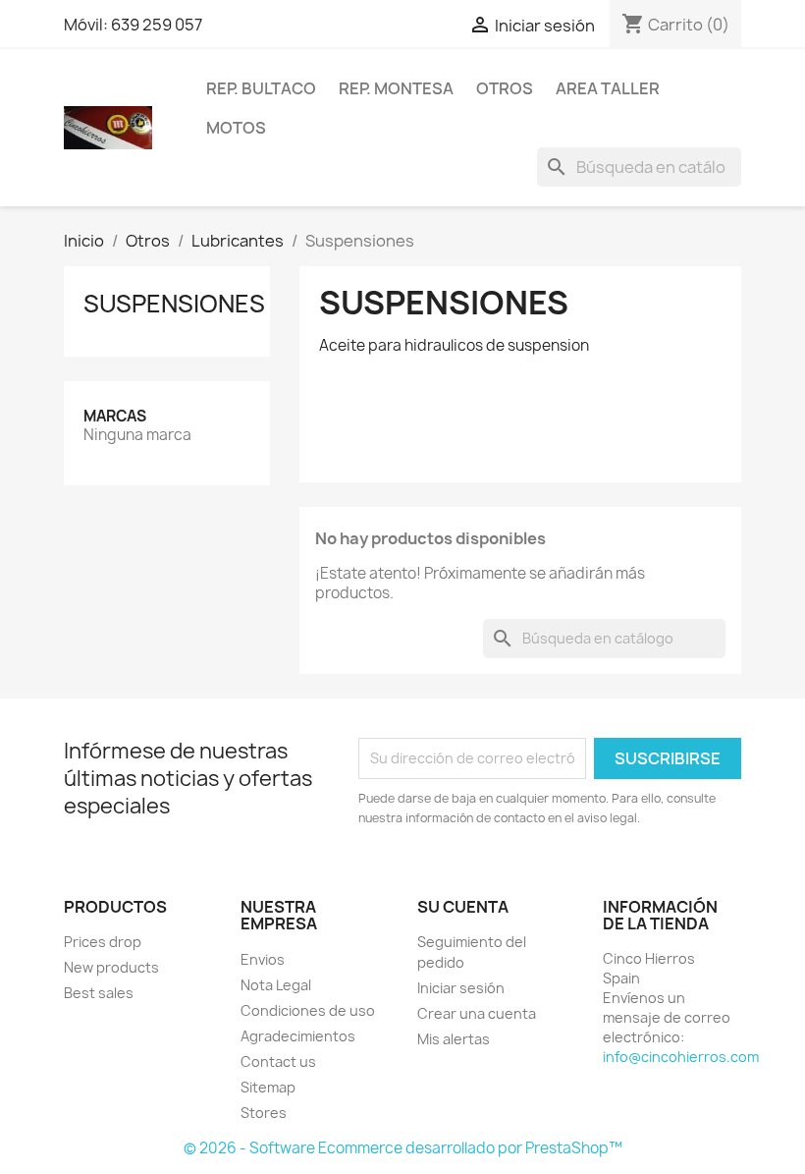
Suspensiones (174, 303)
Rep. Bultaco (261, 88)
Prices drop (102, 941)
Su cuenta (463, 907)
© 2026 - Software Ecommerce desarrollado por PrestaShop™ (403, 1148)
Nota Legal (276, 985)
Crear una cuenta (476, 1013)
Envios (263, 959)
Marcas (114, 416)
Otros (504, 88)
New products (111, 967)
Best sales (99, 992)
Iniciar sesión (461, 987)
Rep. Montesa (396, 88)
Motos (236, 128)
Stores (264, 1112)
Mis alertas (453, 1039)
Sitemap (268, 1087)
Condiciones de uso (308, 1010)
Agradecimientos (298, 1036)
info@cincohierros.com (681, 1056)
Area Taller (608, 88)
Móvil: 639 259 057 (133, 24)
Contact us (278, 1061)
